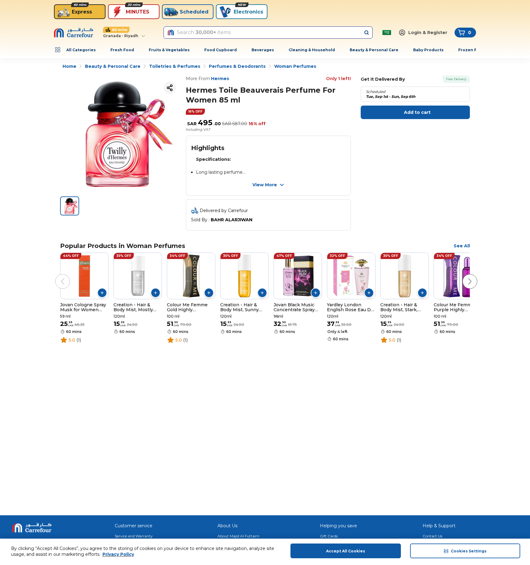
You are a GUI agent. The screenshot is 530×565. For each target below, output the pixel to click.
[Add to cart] (102, 293)
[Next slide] (464, 275)
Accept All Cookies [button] (345, 551)
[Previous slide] (56, 275)
